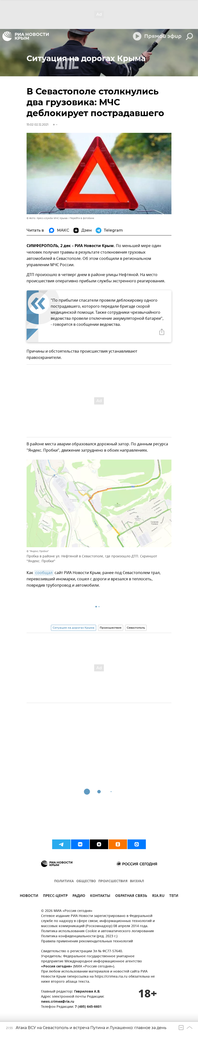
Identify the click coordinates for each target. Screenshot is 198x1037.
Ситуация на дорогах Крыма (73, 627)
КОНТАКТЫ (100, 896)
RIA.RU (158, 896)
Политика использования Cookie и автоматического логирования (97, 931)
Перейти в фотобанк (82, 218)
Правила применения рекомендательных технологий (87, 941)
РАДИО (78, 896)
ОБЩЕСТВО (86, 881)
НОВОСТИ (29, 896)
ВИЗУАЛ (137, 881)
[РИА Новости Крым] (25, 36)
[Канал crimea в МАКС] (136, 844)
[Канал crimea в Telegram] (61, 844)
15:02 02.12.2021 (37, 124)
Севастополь (136, 627)
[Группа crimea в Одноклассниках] (118, 844)
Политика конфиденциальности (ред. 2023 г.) (79, 936)
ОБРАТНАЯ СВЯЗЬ (131, 896)
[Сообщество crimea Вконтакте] (80, 844)
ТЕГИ (173, 896)
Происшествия (110, 627)
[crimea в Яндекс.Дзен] (99, 844)
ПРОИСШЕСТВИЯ (112, 881)
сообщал (43, 573)
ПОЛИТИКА (64, 881)
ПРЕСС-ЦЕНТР (55, 896)
